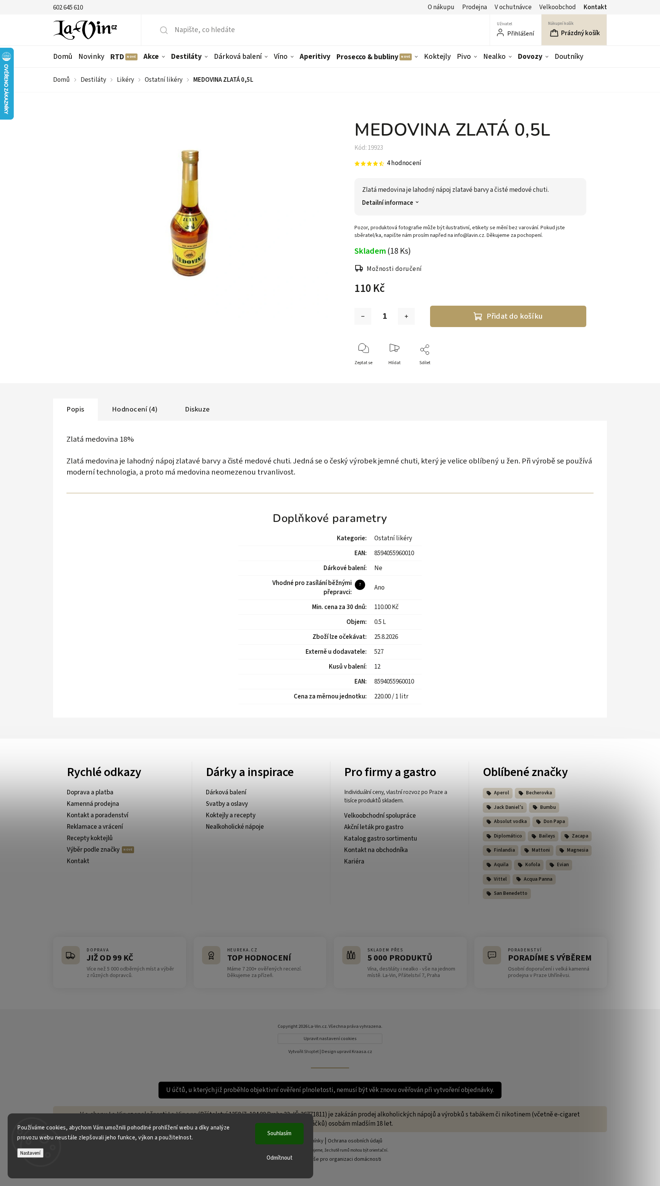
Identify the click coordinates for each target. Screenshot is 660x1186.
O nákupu (441, 7)
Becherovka (539, 792)
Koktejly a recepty (231, 815)
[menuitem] (64, 56)
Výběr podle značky (94, 849)
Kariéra (354, 861)
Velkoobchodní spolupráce (380, 815)
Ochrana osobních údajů (355, 1141)
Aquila (501, 864)
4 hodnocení (404, 163)
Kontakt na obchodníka (376, 850)
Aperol (501, 792)
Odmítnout (280, 1158)
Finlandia (504, 850)
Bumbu (548, 807)
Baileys (547, 836)
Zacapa (580, 836)
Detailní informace (387, 203)
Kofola (532, 864)
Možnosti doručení (394, 269)
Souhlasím (279, 1133)
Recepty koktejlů (90, 838)
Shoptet (311, 1051)
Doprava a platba (90, 792)
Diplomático (508, 836)
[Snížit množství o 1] (362, 316)
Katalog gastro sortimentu (380, 838)
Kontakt (595, 7)
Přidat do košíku (515, 316)
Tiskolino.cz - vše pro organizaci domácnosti (330, 1159)
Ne (378, 568)
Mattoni (541, 850)
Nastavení (30, 1153)
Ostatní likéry (393, 538)
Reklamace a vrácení (95, 826)
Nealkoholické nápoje (235, 826)
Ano (379, 587)
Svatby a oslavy (227, 803)
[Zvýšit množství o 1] (406, 316)
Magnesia (577, 850)
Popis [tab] (75, 409)
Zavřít (574, 375)
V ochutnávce (513, 7)
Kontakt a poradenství (97, 815)
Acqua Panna (538, 879)
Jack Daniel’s (508, 807)
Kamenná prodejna (93, 803)
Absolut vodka (510, 821)
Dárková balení (226, 792)
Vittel (500, 879)
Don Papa (554, 821)
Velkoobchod (557, 7)
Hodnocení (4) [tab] (135, 409)
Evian (563, 864)
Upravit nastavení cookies (330, 1038)
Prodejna (474, 7)
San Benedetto (510, 893)
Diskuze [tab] (197, 409)
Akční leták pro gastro (373, 827)
